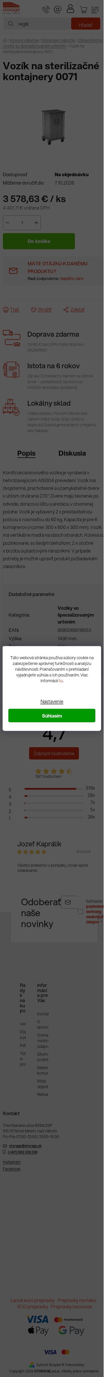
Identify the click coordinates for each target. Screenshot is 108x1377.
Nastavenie (52, 701)
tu (61, 681)
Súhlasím (52, 715)
